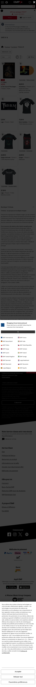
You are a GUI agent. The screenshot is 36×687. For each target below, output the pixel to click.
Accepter (18, 672)
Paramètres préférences (18, 682)
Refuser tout (18, 677)
